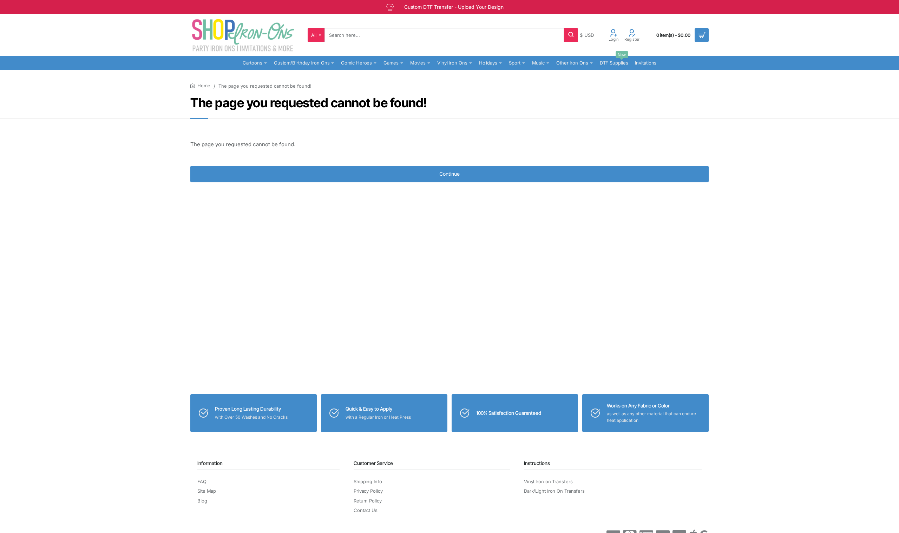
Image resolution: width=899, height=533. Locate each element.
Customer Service (373, 463)
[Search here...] (571, 35)
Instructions (537, 463)
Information (210, 463)
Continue (449, 174)
